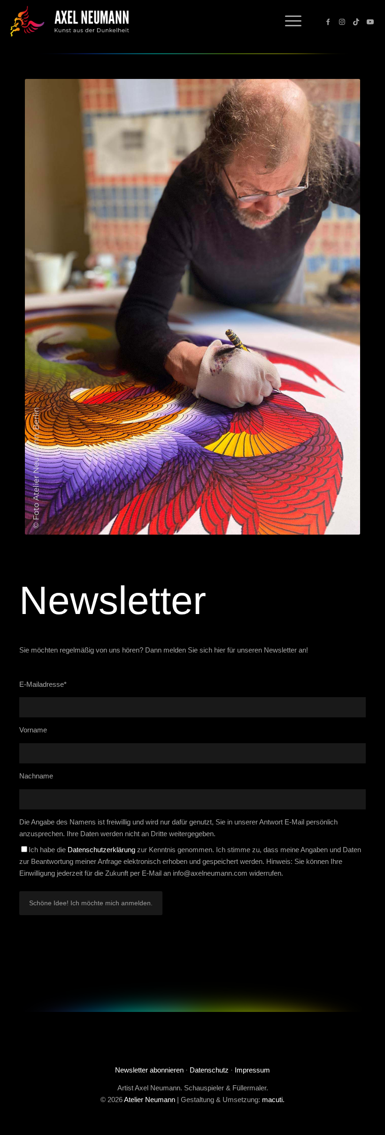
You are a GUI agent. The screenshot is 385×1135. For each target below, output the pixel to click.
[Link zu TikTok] (356, 21)
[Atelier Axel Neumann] (74, 21)
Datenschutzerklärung (101, 850)
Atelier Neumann (149, 1100)
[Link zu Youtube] (370, 21)
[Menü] (288, 21)
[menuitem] (288, 21)
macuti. (273, 1100)
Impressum (252, 1070)
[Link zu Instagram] (342, 21)
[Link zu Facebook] (328, 21)
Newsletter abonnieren (149, 1070)
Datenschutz (209, 1070)
